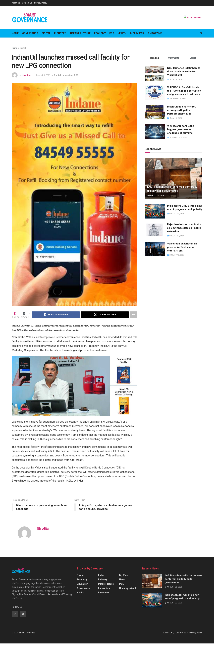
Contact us (27, 3)
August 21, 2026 (176, 236)
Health (122, 33)
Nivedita (26, 75)
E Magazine (155, 33)
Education (82, 584)
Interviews (137, 33)
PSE (111, 33)
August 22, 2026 (176, 214)
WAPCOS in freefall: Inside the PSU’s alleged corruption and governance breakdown (184, 91)
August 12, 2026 (176, 255)
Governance (30, 33)
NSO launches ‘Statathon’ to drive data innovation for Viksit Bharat (183, 71)
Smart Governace (27, 633)
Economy (100, 33)
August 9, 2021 (43, 75)
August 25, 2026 (156, 195)
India (101, 575)
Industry (60, 33)
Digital (45, 33)
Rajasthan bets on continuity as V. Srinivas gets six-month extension (184, 228)
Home (15, 33)
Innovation (67, 75)
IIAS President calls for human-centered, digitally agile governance (183, 579)
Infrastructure (80, 33)
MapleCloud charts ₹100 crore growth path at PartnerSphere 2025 (181, 110)
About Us (16, 3)
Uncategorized (127, 588)
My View (123, 575)
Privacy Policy (40, 3)
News (122, 579)
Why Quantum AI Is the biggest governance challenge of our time (180, 129)
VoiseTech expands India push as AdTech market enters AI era (182, 247)
